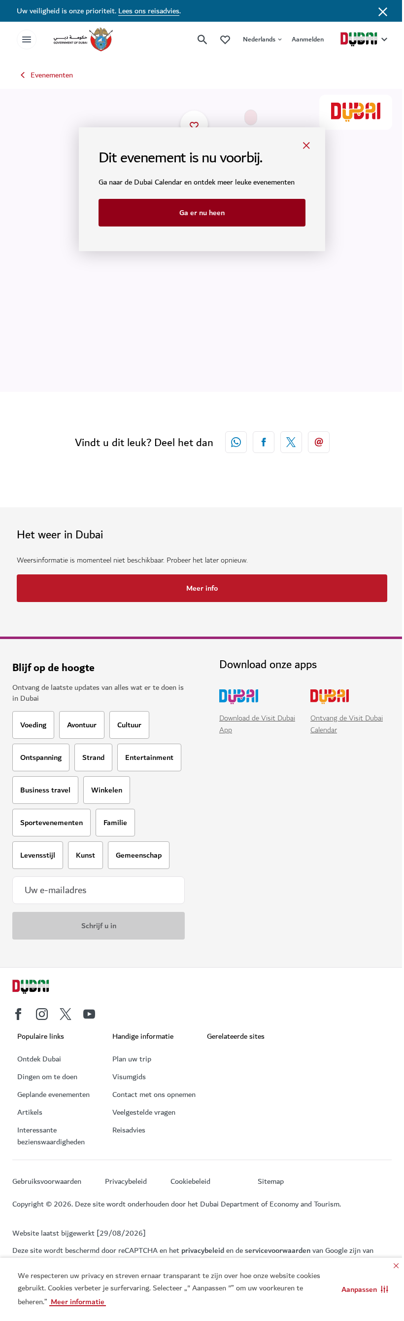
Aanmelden (308, 39)
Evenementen (52, 75)
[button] (364, 1289)
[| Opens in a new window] (89, 1014)
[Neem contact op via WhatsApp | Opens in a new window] (236, 442)
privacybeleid (202, 1250)
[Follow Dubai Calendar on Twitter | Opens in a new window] (65, 1014)
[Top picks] (225, 39)
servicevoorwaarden (277, 1250)
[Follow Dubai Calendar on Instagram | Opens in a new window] (42, 1014)
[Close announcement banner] (382, 11)
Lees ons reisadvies (148, 10)
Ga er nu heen (202, 212)
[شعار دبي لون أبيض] (41, 988)
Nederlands (259, 39)
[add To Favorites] (194, 124)
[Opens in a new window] (263, 442)
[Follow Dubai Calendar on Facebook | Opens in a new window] (18, 1014)
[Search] (202, 39)
